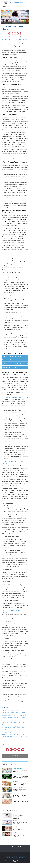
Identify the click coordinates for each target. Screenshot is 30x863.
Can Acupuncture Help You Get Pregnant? (20, 802)
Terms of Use (14, 856)
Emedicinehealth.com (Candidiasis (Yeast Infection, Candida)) (13, 728)
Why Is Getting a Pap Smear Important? (20, 770)
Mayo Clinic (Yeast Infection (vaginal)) (10, 726)
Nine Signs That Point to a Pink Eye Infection (19, 828)
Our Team (14, 857)
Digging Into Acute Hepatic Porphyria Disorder (19, 790)
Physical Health (16, 781)
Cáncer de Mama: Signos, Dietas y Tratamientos (19, 783)
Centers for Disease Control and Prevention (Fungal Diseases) (13, 713)
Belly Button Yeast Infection (11, 363)
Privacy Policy (7, 856)
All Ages (15, 813)
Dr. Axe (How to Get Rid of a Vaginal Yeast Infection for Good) (14, 719)
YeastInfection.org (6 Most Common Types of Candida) (14, 715)
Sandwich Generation (18, 774)
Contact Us (20, 857)
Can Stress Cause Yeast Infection (13, 356)
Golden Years (16, 793)
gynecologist (22, 238)
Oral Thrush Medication (10, 367)
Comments (15, 756)
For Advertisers (21, 856)
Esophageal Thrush (8, 360)
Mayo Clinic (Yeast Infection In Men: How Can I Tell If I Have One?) (15, 723)
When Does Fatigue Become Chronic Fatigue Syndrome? (19, 817)
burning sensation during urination (13, 219)
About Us (9, 857)
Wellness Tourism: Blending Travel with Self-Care (20, 823)
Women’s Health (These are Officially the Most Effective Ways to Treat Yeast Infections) (14, 737)
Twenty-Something (17, 768)
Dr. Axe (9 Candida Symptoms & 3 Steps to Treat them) (14, 717)
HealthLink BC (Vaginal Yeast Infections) (10, 710)
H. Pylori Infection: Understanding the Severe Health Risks (19, 835)
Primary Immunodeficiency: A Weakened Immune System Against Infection (20, 778)
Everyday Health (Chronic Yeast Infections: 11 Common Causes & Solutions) (14, 731)
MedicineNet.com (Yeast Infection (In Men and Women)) (14, 734)
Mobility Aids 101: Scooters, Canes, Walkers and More (20, 796)
